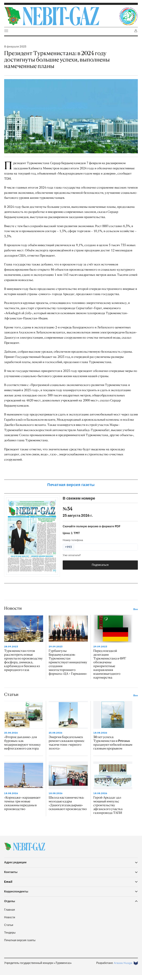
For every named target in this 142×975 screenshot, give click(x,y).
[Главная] (60, 16)
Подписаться (100, 565)
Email (8, 881)
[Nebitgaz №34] (32, 536)
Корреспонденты (16, 891)
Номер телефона (73, 540)
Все (135, 609)
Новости (9, 917)
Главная (9, 909)
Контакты (10, 872)
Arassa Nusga (123, 963)
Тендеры (10, 932)
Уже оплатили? (72, 555)
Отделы (9, 901)
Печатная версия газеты (71, 484)
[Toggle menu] (6, 31)
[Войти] (136, 31)
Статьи (8, 925)
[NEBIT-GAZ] (24, 847)
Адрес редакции (15, 862)
